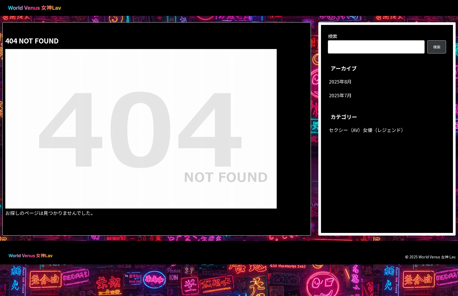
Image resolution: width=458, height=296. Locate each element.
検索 (332, 36)
